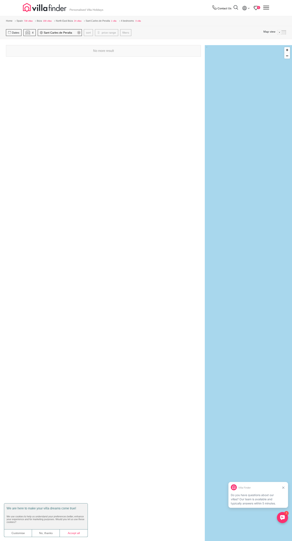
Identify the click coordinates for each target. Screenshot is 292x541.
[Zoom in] (287, 50)
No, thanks (46, 533)
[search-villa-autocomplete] (235, 8)
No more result (103, 50)
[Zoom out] (287, 56)
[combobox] (62, 32)
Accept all (74, 533)
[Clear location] (79, 32)
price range (108, 32)
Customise (18, 533)
